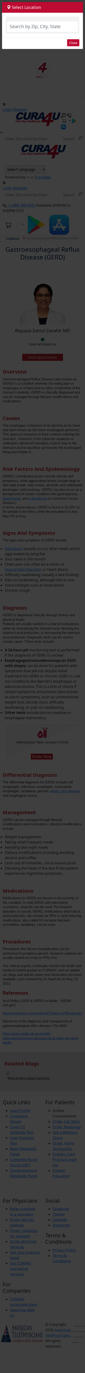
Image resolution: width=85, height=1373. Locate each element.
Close (73, 43)
